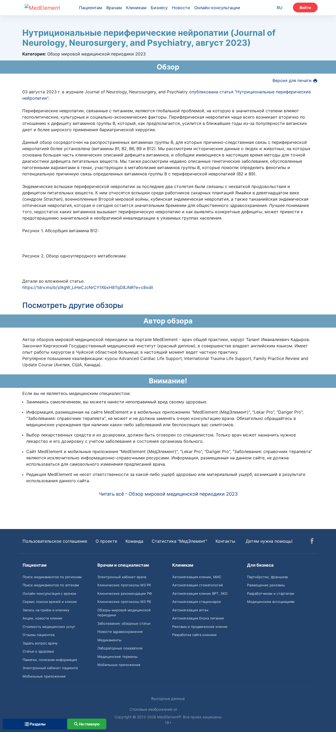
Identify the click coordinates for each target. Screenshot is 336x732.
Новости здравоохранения (120, 631)
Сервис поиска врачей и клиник (50, 601)
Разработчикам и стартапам (270, 593)
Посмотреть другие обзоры (72, 305)
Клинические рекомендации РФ (124, 593)
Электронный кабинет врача (121, 577)
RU (279, 7)
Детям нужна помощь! (269, 541)
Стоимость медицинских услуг (49, 626)
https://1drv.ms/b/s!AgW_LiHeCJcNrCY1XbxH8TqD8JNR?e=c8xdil (87, 287)
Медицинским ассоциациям (271, 601)
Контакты (225, 541)
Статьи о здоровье (38, 651)
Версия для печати (292, 80)
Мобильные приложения (44, 676)
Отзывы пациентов (39, 635)
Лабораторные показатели (120, 648)
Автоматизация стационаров (196, 601)
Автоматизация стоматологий (197, 585)
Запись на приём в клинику (46, 610)
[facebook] (312, 541)
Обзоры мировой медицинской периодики (124, 612)
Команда (134, 541)
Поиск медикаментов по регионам (52, 577)
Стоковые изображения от (153, 709)
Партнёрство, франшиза (267, 577)
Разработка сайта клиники (194, 635)
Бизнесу (159, 7)
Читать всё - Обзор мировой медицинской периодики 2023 (168, 494)
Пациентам (90, 7)
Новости (181, 7)
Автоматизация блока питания (198, 618)
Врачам (114, 7)
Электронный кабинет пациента (50, 668)
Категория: (34, 54)
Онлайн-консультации (217, 7)
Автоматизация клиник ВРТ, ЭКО (200, 593)
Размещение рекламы (266, 585)
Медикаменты (109, 640)
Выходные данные (168, 698)
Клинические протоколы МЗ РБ (124, 601)
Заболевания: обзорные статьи (123, 623)
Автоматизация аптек (190, 610)
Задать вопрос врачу (40, 643)
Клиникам (136, 7)
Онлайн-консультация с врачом (49, 593)
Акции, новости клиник (42, 618)
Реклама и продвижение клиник (200, 626)
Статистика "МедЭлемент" (179, 541)
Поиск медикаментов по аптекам (51, 585)
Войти (305, 7)
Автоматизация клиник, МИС (196, 577)
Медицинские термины (117, 656)
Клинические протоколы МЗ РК (124, 585)
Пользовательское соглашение (55, 541)
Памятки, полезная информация (50, 660)
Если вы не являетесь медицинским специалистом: (76, 393)
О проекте (106, 541)
